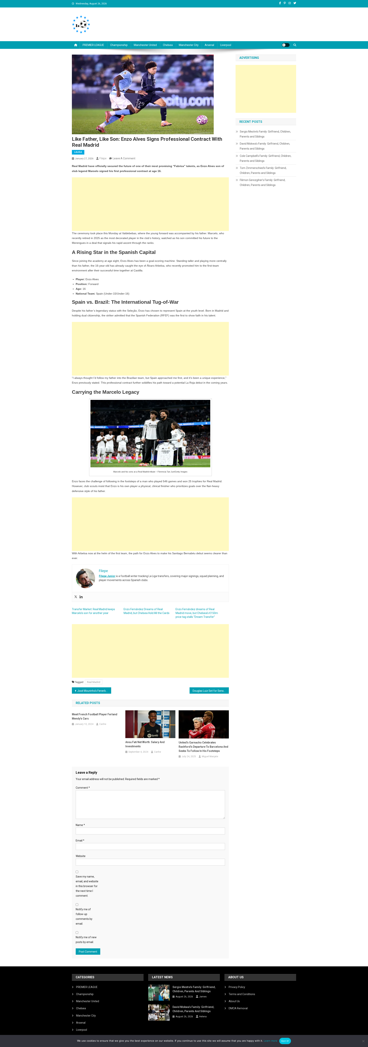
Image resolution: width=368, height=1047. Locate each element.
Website (80, 856)
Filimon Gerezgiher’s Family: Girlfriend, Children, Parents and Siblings (262, 182)
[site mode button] (286, 45)
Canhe (102, 724)
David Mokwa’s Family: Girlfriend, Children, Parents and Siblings (265, 146)
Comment (83, 787)
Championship (119, 45)
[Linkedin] (81, 597)
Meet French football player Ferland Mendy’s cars (94, 716)
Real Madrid (93, 682)
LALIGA (78, 152)
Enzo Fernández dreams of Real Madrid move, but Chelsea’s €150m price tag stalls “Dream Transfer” (197, 613)
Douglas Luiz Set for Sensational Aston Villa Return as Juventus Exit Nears (211, 690)
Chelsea (168, 45)
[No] (363, 1041)
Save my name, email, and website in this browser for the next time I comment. (87, 886)
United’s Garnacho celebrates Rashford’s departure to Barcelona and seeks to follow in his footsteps (203, 746)
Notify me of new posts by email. (86, 940)
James (203, 996)
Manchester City (189, 45)
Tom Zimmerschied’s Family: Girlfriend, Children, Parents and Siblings (263, 170)
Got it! (285, 1040)
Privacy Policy (237, 987)
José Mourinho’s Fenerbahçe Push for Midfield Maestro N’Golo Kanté (94, 690)
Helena (203, 1016)
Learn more (270, 1040)
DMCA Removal (238, 1008)
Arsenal (209, 45)
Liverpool (225, 45)
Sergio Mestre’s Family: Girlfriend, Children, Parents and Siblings (265, 134)
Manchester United (145, 45)
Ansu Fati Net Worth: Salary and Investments (145, 744)
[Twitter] (75, 597)
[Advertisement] (150, 204)
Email (80, 840)
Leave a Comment (124, 158)
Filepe (102, 158)
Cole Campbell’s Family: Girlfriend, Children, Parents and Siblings (265, 158)
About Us (234, 1001)
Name (80, 825)
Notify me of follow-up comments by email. (84, 916)
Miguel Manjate (210, 756)
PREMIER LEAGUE (93, 45)
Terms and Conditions (242, 994)
